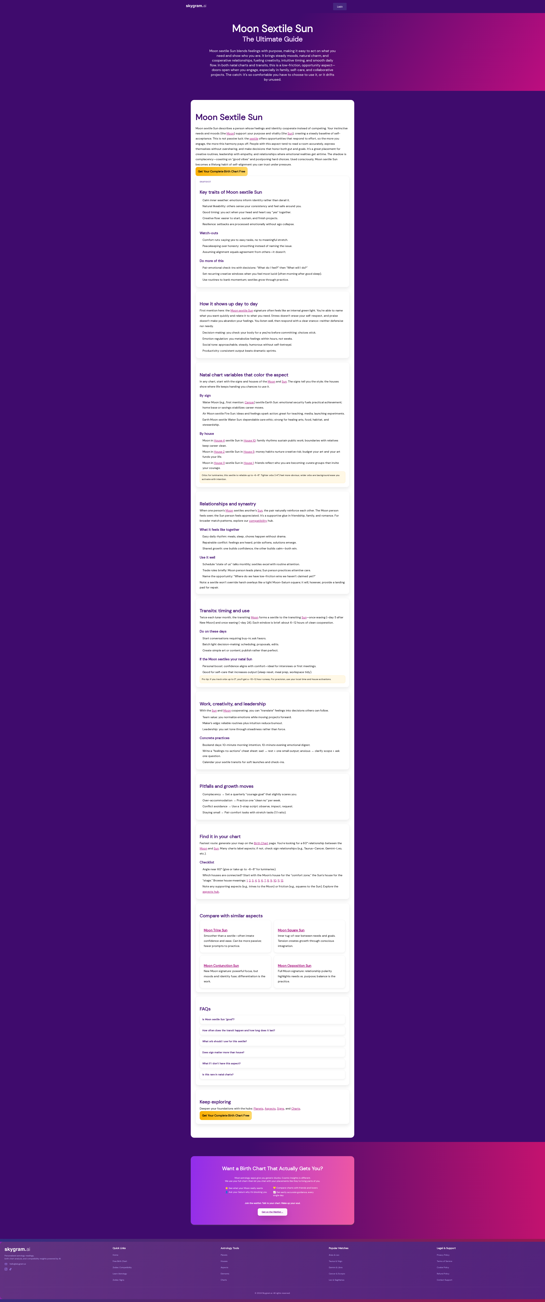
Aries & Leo (334, 1255)
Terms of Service (444, 1261)
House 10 (250, 440)
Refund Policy (443, 1273)
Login (340, 6)
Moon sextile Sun (241, 310)
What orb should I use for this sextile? (224, 1041)
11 (278, 880)
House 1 (249, 463)
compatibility (258, 521)
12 (282, 880)
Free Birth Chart (120, 1261)
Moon (230, 133)
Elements (225, 1273)
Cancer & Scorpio (337, 1273)
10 (274, 880)
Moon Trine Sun (215, 930)
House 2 (219, 451)
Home (115, 1255)
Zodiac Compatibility (122, 1267)
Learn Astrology (120, 1273)
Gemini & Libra (335, 1267)
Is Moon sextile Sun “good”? (218, 1019)
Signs (280, 1108)
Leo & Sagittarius (336, 1280)
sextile (254, 138)
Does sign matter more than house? (223, 1052)
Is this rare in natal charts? (217, 1074)
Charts (295, 1108)
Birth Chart (261, 843)
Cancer (249, 402)
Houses (224, 1261)
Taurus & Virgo (335, 1261)
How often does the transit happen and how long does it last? (238, 1030)
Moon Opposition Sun (294, 965)
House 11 (219, 463)
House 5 (249, 451)
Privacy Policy (443, 1255)
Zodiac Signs (118, 1280)
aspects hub (211, 891)
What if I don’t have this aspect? (221, 1063)
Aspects (270, 1108)
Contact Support (444, 1280)
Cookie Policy (443, 1267)
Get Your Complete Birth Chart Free (221, 171)
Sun (290, 133)
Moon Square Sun (291, 930)
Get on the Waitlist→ (272, 1211)
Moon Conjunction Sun (221, 965)
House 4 (219, 440)
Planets (258, 1108)
